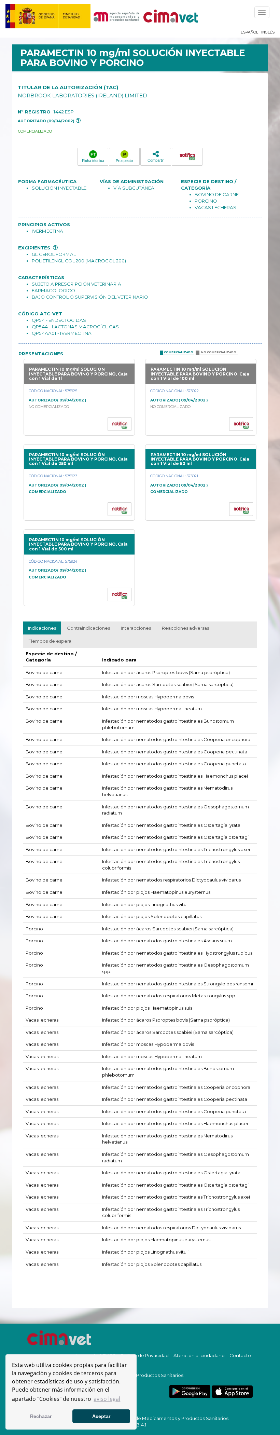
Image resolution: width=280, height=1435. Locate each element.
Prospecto (124, 161)
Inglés (268, 32)
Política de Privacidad (145, 1355)
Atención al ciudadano (199, 1355)
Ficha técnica (93, 161)
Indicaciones (42, 628)
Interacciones (136, 628)
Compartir (156, 160)
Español (249, 32)
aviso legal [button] (107, 1399)
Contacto (240, 1355)
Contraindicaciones (88, 628)
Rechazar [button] (41, 1416)
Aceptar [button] (101, 1416)
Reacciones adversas (185, 628)
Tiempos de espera (50, 641)
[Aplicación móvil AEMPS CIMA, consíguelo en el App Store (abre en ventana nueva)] (232, 1391)
